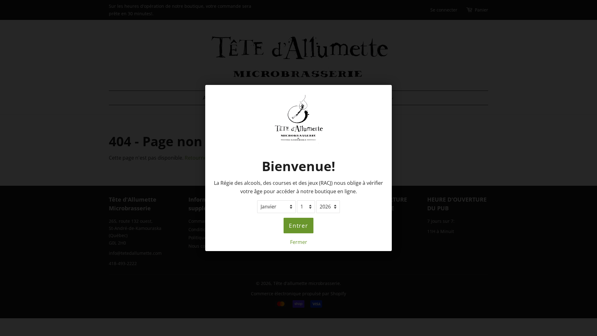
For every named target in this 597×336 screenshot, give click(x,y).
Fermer (298, 242)
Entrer (298, 225)
